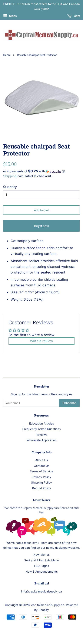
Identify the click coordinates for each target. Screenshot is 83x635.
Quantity (10, 187)
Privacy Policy (41, 477)
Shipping (10, 176)
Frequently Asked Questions (41, 429)
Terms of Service (41, 471)
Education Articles (41, 423)
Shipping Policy (41, 482)
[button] (41, 171)
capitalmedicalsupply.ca (47, 605)
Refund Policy (41, 488)
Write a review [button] (41, 341)
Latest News (41, 500)
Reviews (41, 434)
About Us (41, 460)
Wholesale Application (42, 440)
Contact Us (41, 465)
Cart (76, 16)
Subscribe (69, 403)
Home (6, 54)
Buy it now (41, 226)
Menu (12, 16)
